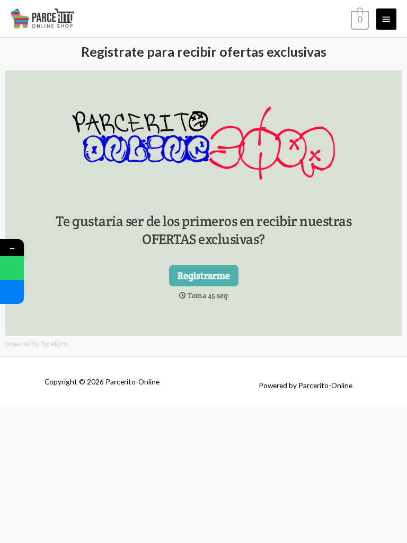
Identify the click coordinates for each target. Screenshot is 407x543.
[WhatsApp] (12, 268)
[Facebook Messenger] (12, 292)
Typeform (54, 344)
